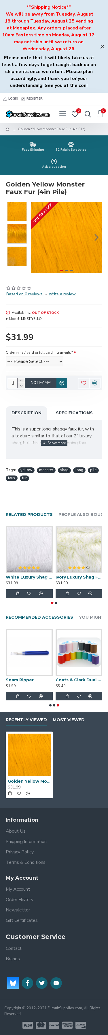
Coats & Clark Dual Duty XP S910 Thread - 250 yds (79, 679)
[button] (37, 237)
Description (26, 412)
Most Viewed (69, 719)
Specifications (74, 412)
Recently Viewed (26, 719)
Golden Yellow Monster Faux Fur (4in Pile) (29, 781)
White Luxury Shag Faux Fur (29, 577)
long (79, 470)
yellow (26, 470)
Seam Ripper (20, 679)
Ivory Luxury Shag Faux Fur (79, 577)
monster (46, 470)
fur (24, 478)
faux (11, 478)
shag (64, 470)
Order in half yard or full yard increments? (39, 352)
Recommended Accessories (39, 617)
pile (93, 470)
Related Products (29, 514)
